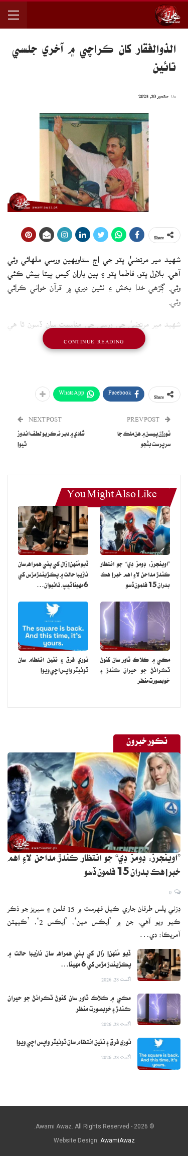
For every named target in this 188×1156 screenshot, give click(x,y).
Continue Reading (94, 338)
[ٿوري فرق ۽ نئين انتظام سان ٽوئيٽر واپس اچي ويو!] (53, 626)
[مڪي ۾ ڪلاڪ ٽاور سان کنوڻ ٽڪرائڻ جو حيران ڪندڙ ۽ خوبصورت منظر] (135, 626)
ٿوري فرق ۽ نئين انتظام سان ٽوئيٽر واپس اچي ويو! (74, 1043)
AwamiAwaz (117, 1140)
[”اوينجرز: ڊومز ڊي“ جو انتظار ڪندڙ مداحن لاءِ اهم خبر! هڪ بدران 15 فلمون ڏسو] (135, 530)
